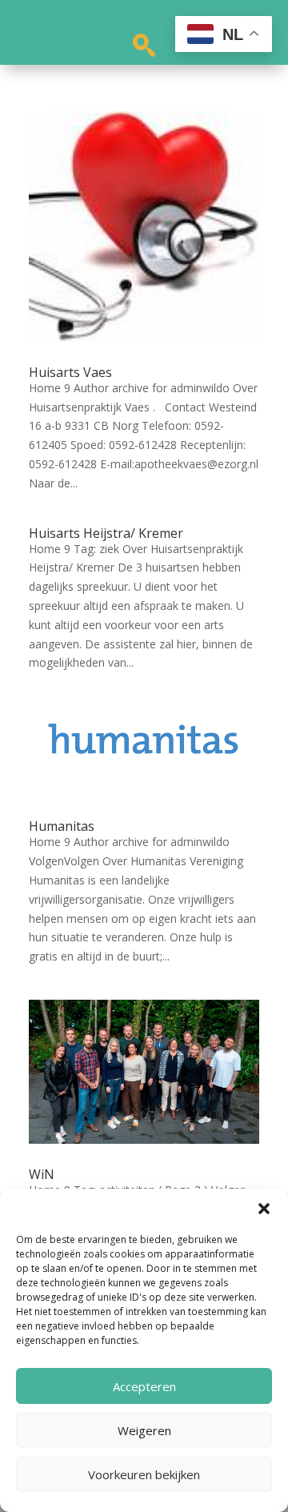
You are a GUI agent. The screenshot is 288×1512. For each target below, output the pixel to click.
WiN (41, 1174)
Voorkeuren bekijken (144, 1474)
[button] (264, 1209)
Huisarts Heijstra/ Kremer (106, 533)
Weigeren (144, 1430)
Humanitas (61, 826)
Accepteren (144, 1386)
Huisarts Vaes (70, 372)
